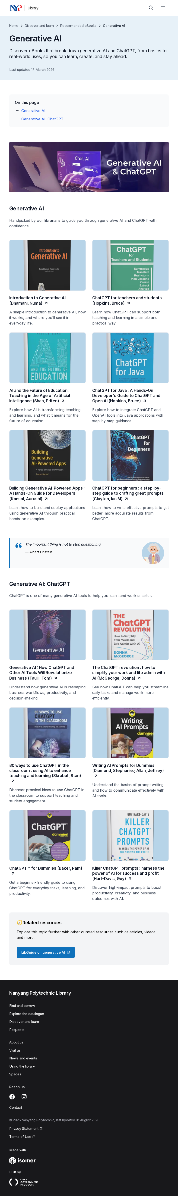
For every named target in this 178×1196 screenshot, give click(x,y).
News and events (23, 1058)
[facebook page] (12, 1096)
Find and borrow (22, 1005)
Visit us (15, 1050)
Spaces (15, 1074)
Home (13, 26)
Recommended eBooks (78, 26)
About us (16, 1042)
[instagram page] (24, 1096)
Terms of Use (20, 1136)
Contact (15, 1107)
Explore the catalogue (26, 1014)
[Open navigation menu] (163, 7)
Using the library (22, 1066)
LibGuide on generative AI (43, 952)
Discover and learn (39, 26)
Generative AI (33, 110)
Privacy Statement (23, 1128)
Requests (17, 1029)
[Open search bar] (151, 7)
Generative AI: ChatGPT (42, 119)
